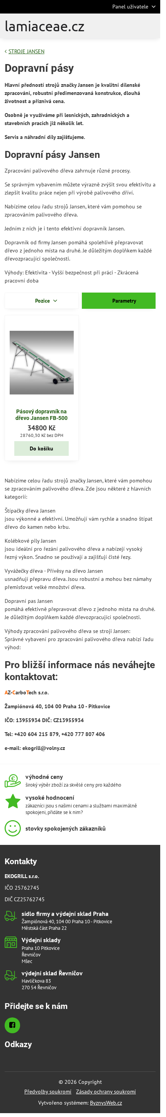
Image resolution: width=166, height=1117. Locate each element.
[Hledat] (114, 26)
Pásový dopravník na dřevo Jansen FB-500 (41, 414)
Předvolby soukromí (47, 1091)
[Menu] (151, 26)
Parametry (123, 300)
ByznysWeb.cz (106, 1102)
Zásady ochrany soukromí (106, 1091)
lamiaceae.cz (45, 26)
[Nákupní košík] (132, 26)
